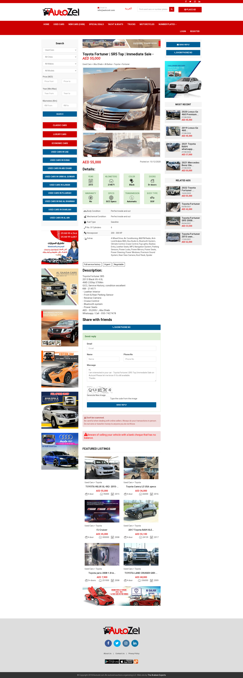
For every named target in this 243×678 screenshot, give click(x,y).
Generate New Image (96, 395)
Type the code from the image (123, 398)
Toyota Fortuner (191, 203)
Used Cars (58, 24)
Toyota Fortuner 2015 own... (191, 235)
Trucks (131, 24)
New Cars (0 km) (76, 24)
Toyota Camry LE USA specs (141, 486)
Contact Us (119, 653)
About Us (107, 653)
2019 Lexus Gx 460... (190, 129)
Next (165, 98)
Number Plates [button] (167, 24)
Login (183, 31)
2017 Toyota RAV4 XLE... (141, 530)
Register (195, 31)
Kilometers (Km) (50, 101)
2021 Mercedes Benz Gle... (190, 164)
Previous (78, 98)
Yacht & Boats (115, 24)
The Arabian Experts (157, 675)
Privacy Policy (134, 653)
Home (46, 24)
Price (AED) (48, 77)
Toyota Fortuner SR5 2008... (191, 219)
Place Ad (191, 9)
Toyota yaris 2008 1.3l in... (102, 573)
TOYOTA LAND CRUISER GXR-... (141, 573)
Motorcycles (147, 24)
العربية (128, 8)
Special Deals (96, 24)
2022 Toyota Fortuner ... (189, 189)
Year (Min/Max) (50, 89)
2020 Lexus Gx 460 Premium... (190, 113)
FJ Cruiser (102, 530)
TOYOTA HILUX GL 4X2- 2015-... (102, 486)
